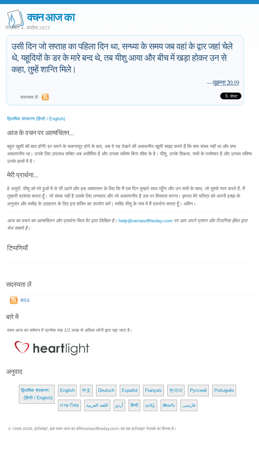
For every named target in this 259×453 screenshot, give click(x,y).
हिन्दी (134, 405)
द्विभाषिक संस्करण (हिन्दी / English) (36, 118)
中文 (86, 390)
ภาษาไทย (69, 405)
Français (153, 390)
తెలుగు (169, 405)
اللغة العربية (97, 405)
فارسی (188, 405)
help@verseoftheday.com (145, 220)
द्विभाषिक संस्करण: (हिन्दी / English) (37, 394)
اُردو (119, 405)
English (67, 390)
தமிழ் (150, 405)
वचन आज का (50, 16)
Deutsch (106, 390)
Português (224, 390)
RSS (25, 300)
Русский (198, 390)
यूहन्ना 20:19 (226, 82)
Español (130, 390)
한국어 (175, 390)
